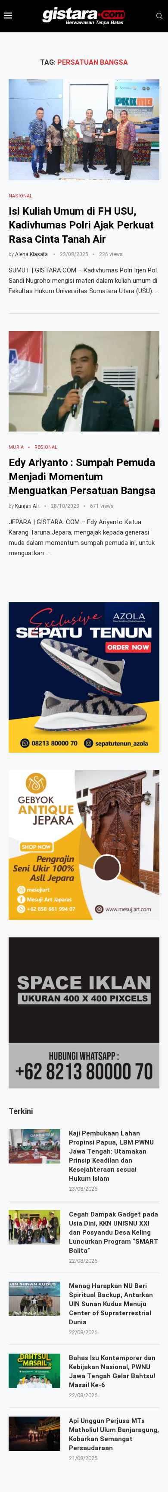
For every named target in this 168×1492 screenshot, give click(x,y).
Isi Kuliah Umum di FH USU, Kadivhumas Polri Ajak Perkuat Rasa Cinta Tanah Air (81, 225)
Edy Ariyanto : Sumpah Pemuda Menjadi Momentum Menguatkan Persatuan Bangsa (82, 477)
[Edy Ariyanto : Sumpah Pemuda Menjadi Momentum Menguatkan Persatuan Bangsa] (84, 381)
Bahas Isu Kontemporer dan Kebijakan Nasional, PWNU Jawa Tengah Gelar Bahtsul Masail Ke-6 (112, 1371)
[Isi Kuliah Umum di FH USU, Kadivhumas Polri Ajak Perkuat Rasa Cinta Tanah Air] (84, 129)
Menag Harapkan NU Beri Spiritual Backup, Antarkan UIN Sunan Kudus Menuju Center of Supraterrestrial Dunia (111, 1304)
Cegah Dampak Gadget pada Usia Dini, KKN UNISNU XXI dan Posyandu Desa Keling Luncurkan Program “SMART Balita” (114, 1232)
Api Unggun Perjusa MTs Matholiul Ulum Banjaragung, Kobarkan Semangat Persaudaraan (114, 1434)
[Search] (159, 16)
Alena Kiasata (31, 254)
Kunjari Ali (27, 506)
